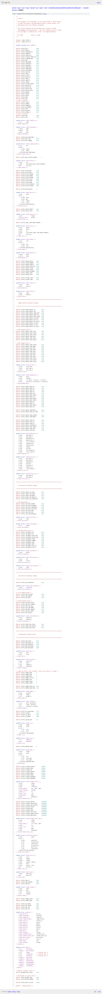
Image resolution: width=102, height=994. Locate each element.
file (44, 13)
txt (95, 991)
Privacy (14, 991)
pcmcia (14, 10)
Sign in (98, 2)
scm (23, 8)
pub (19, 8)
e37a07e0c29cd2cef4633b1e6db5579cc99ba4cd (64, 8)
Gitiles (9, 991)
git (37, 8)
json (99, 991)
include (85, 8)
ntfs (45, 8)
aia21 (41, 8)
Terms (18, 991)
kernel (14, 8)
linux (27, 8)
